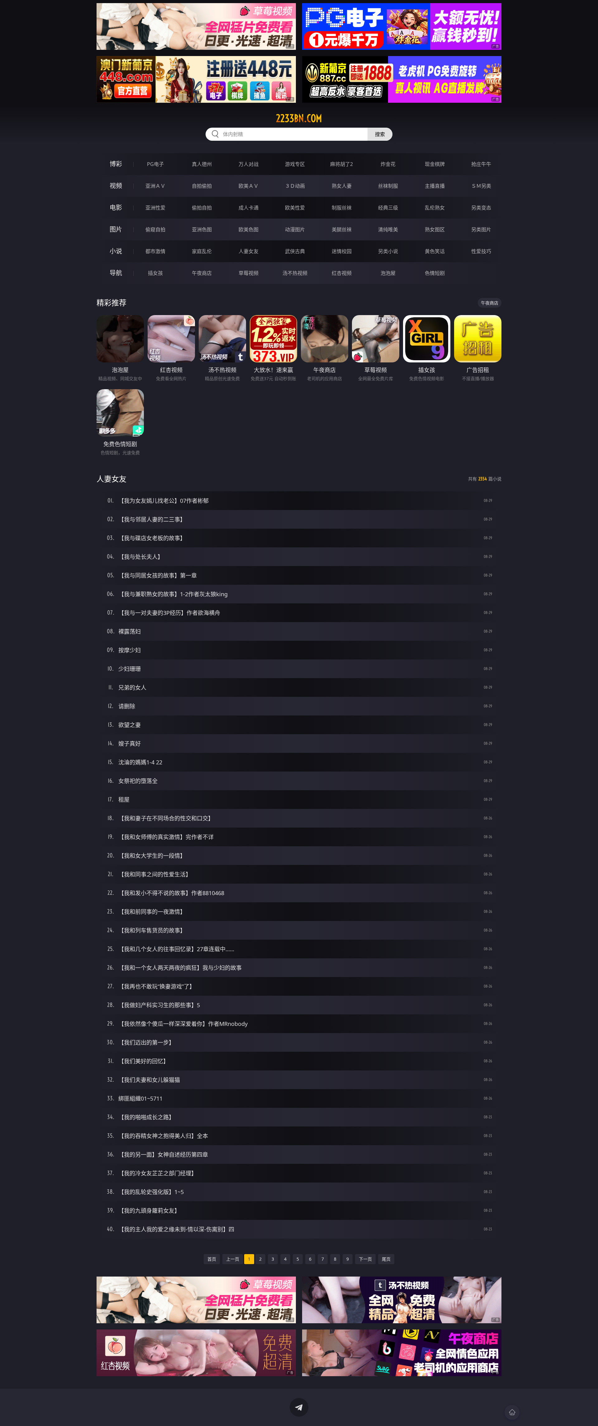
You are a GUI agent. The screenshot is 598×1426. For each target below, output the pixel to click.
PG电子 (155, 164)
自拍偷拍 (202, 185)
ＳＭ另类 (481, 185)
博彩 (116, 164)
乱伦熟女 (435, 207)
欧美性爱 (295, 207)
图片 (116, 229)
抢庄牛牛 (481, 164)
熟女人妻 (342, 185)
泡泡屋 (388, 273)
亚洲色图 (202, 229)
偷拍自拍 (202, 207)
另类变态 (481, 207)
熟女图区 (435, 229)
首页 (211, 1259)
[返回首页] (512, 1412)
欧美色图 (249, 229)
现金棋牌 (435, 164)
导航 (116, 273)
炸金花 (388, 164)
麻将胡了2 (341, 164)
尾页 (386, 1259)
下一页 (365, 1259)
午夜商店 (202, 273)
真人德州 (202, 164)
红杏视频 (342, 273)
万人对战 (249, 164)
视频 (116, 186)
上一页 (232, 1259)
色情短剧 (435, 273)
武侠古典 (295, 251)
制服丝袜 (342, 207)
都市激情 (155, 251)
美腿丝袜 (342, 229)
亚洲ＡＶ (155, 185)
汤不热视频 (294, 273)
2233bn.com (299, 118)
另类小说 (388, 251)
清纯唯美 (388, 229)
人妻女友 (249, 251)
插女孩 (155, 273)
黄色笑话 (435, 251)
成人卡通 (249, 207)
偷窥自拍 (155, 229)
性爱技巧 (481, 251)
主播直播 (435, 185)
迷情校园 (342, 251)
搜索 (380, 134)
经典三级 (388, 207)
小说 (116, 251)
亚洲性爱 (155, 207)
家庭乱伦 (202, 251)
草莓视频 (249, 273)
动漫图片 (295, 229)
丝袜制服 (388, 185)
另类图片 (481, 229)
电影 (116, 207)
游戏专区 (295, 164)
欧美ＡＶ (249, 185)
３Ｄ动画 (295, 185)
